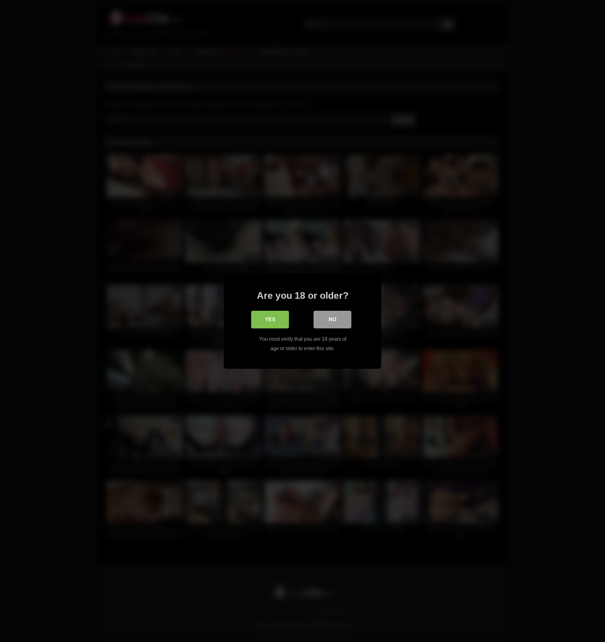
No (332, 319)
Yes (270, 319)
